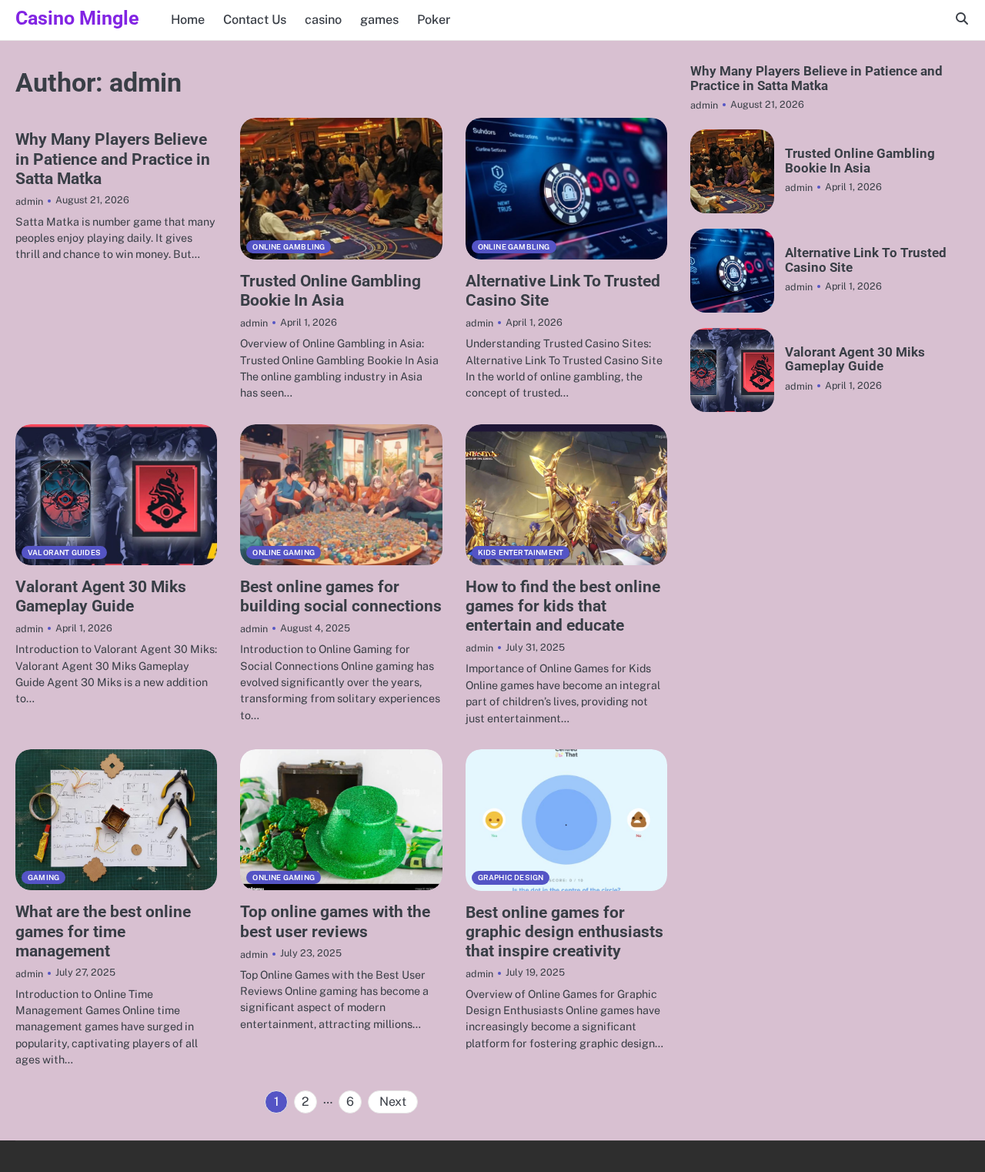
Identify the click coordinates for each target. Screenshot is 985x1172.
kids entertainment (521, 552)
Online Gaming (283, 552)
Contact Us (254, 19)
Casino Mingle (77, 18)
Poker (433, 19)
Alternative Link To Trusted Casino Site (866, 260)
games (379, 19)
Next (392, 1101)
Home (188, 19)
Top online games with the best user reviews (335, 921)
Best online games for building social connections (341, 596)
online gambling (288, 247)
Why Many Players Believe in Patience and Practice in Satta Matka (112, 158)
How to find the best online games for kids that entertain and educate (563, 606)
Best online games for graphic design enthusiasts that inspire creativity (564, 931)
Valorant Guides (64, 552)
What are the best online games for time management (103, 930)
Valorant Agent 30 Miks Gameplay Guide (100, 596)
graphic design (511, 877)
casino (323, 19)
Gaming (43, 877)
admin (29, 201)
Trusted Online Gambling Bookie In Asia (330, 291)
